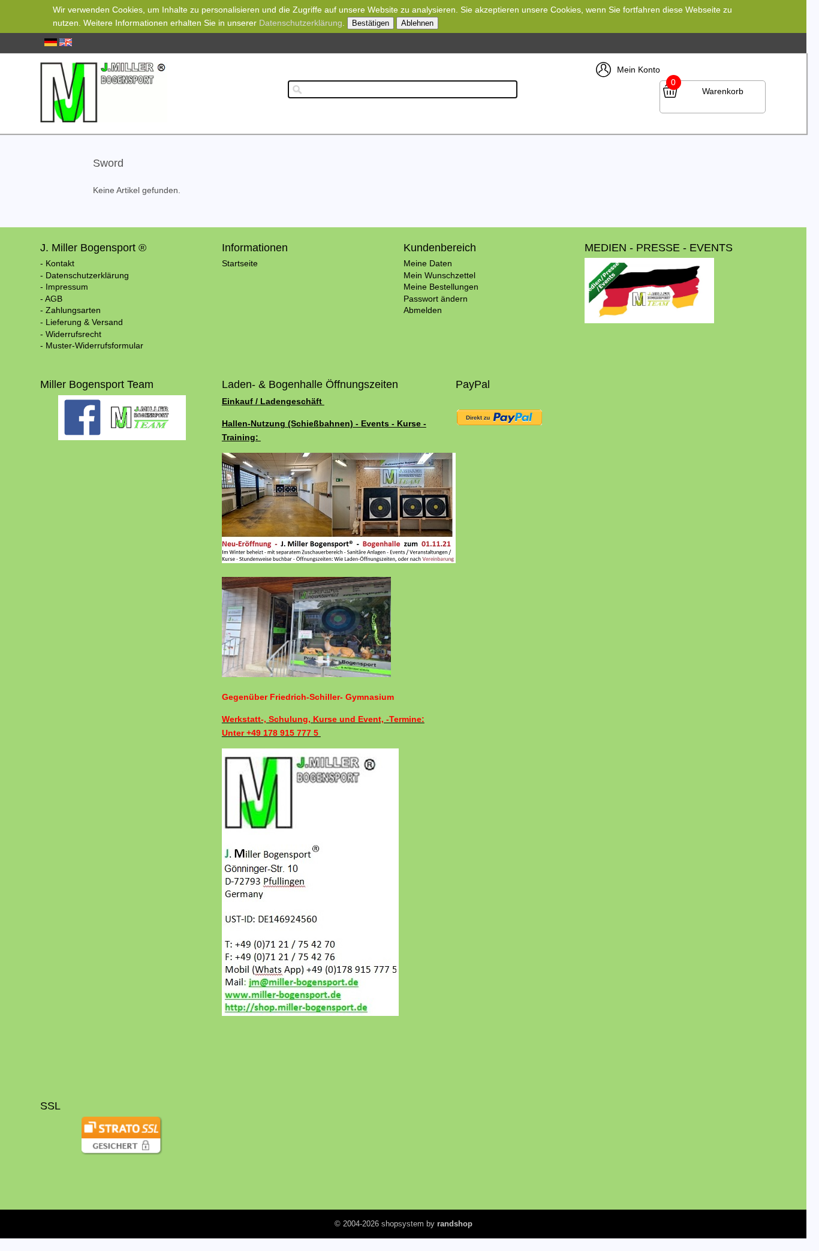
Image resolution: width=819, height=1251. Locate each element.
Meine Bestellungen (441, 286)
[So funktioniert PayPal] (499, 427)
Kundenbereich (440, 248)
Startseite (240, 263)
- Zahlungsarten (70, 310)
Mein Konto (638, 69)
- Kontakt (57, 263)
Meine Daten (428, 263)
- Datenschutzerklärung (84, 275)
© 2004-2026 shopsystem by (403, 1223)
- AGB (51, 298)
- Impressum (64, 286)
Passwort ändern (436, 298)
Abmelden (423, 310)
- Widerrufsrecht (70, 334)
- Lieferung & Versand (81, 322)
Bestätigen (370, 23)
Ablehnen (417, 23)
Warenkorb (722, 91)
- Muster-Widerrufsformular (91, 345)
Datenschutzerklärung (300, 23)
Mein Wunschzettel (439, 275)
